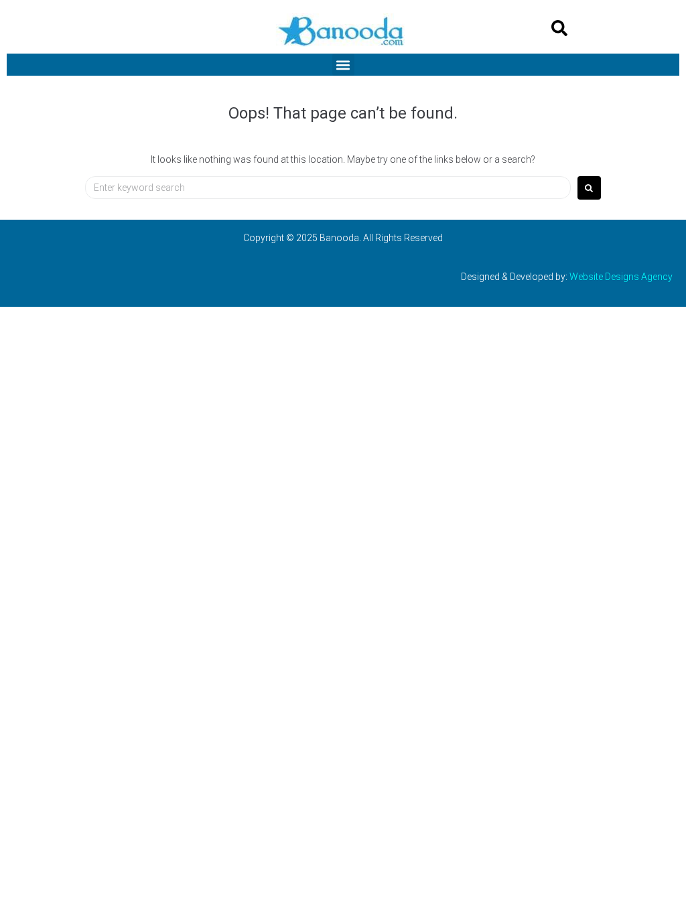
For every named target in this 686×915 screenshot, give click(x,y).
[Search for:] (328, 187)
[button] (343, 65)
